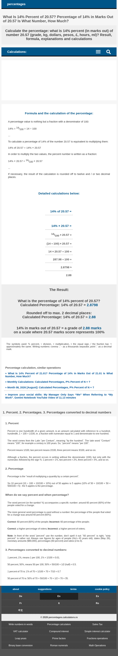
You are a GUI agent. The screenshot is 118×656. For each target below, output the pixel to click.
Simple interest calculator (97, 631)
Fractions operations (97, 638)
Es (97, 596)
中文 (20, 610)
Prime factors (59, 638)
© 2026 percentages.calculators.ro (59, 617)
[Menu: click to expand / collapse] (100, 51)
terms (73, 589)
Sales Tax (97, 624)
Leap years (20, 638)
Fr (20, 603)
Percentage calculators (59, 624)
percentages (16, 4)
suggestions (45, 589)
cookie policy (102, 589)
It (59, 603)
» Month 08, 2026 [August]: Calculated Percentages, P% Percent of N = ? (49, 387)
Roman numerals (59, 645)
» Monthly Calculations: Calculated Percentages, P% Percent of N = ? (47, 381)
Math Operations (97, 645)
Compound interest (59, 631)
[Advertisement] (59, 80)
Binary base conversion (21, 645)
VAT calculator (20, 631)
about (16, 589)
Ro (97, 603)
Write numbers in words (21, 624)
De (20, 596)
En (58, 596)
